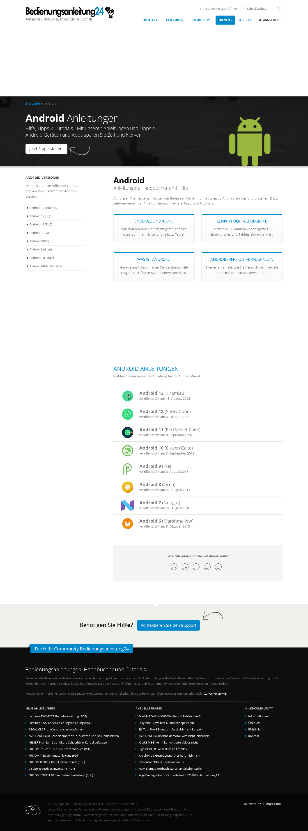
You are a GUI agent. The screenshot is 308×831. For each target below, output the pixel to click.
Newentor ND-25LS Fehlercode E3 (161, 762)
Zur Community (214, 694)
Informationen (258, 716)
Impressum (273, 804)
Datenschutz (252, 804)
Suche (247, 20)
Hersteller (149, 20)
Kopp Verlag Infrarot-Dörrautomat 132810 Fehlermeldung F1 (178, 775)
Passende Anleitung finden (221, 9)
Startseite (32, 103)
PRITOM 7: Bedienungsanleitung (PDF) (53, 756)
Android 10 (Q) (39, 233)
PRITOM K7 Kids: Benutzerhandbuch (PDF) (56, 762)
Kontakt (253, 736)
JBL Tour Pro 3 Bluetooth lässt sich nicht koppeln (170, 729)
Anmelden (270, 20)
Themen (224, 20)
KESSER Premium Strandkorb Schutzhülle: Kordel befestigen (68, 742)
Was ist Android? (154, 259)
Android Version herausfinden (241, 259)
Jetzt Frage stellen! (46, 148)
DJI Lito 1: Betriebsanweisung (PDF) (51, 769)
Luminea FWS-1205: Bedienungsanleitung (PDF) (60, 723)
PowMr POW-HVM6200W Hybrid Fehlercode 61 (170, 716)
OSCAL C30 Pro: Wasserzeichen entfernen (56, 729)
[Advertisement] (154, 62)
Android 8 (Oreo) (41, 249)
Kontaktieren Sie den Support (168, 625)
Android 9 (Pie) (39, 241)
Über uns (254, 723)
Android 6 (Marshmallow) (46, 266)
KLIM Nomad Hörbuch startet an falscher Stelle (170, 769)
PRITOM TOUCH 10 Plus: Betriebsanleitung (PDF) (60, 775)
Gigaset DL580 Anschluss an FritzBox (162, 749)
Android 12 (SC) (40, 216)
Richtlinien (255, 729)
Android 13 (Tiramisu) (44, 208)
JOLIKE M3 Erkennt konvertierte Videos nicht (168, 742)
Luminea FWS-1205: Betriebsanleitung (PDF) (57, 716)
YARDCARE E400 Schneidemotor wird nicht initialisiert (173, 736)
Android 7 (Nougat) (42, 258)
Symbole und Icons (153, 221)
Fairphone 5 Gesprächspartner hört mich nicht (169, 756)
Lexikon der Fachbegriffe (242, 221)
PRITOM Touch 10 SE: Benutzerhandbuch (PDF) (59, 749)
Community (201, 20)
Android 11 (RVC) (41, 224)
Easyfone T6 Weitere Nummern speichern (166, 723)
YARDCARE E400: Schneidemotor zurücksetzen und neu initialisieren (73, 736)
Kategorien (175, 20)
